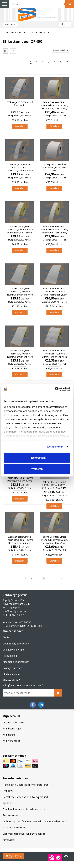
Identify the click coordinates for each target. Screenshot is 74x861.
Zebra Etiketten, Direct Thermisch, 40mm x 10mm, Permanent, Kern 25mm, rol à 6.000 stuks (19, 231)
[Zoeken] (69, 4)
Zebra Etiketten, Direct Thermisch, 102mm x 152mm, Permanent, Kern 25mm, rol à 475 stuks (20, 293)
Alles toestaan (37, 457)
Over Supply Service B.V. (16, 643)
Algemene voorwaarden (16, 661)
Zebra (42, 32)
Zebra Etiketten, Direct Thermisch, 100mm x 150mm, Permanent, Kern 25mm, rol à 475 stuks (20, 355)
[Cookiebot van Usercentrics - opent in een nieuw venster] (55, 389)
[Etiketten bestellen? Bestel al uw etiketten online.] (37, 10)
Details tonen (55, 446)
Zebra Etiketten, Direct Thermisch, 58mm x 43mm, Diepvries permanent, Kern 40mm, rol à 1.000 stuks (19, 543)
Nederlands (10, 24)
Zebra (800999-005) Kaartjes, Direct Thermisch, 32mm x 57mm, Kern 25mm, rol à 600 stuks (19, 170)
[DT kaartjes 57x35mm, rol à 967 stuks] (19, 88)
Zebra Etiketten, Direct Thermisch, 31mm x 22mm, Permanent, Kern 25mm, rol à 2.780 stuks (54, 541)
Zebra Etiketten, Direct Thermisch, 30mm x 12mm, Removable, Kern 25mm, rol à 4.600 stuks (54, 231)
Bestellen (19, 126)
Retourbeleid (10, 655)
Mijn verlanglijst (11, 740)
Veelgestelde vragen (14, 649)
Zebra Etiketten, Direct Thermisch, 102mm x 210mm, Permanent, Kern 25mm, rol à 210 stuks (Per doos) (54, 295)
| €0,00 (15, 856)
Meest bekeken (60, 50)
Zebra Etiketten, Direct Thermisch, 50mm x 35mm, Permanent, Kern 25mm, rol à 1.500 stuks (54, 107)
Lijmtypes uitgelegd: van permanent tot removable (24, 837)
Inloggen (65, 24)
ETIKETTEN (15, 32)
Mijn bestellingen (12, 728)
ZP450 (49, 32)
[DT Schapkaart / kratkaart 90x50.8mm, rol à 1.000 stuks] (54, 150)
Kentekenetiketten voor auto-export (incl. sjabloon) (25, 800)
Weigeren (37, 468)
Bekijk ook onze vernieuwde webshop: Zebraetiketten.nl (24, 812)
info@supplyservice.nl (14, 611)
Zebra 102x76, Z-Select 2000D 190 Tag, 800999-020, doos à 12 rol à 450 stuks (54, 486)
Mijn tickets (9, 734)
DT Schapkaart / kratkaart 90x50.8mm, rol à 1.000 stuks (54, 167)
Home (5, 32)
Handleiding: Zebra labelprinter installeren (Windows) (26, 788)
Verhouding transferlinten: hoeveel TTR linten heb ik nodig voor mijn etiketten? (35, 824)
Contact (7, 637)
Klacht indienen (11, 674)
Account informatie (13, 722)
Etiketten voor (29, 32)
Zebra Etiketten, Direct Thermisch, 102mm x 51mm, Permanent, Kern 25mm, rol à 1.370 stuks (54, 355)
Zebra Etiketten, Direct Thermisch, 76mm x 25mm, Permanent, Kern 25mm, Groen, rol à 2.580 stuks (19, 479)
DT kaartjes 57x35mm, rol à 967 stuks (20, 104)
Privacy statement (13, 668)
